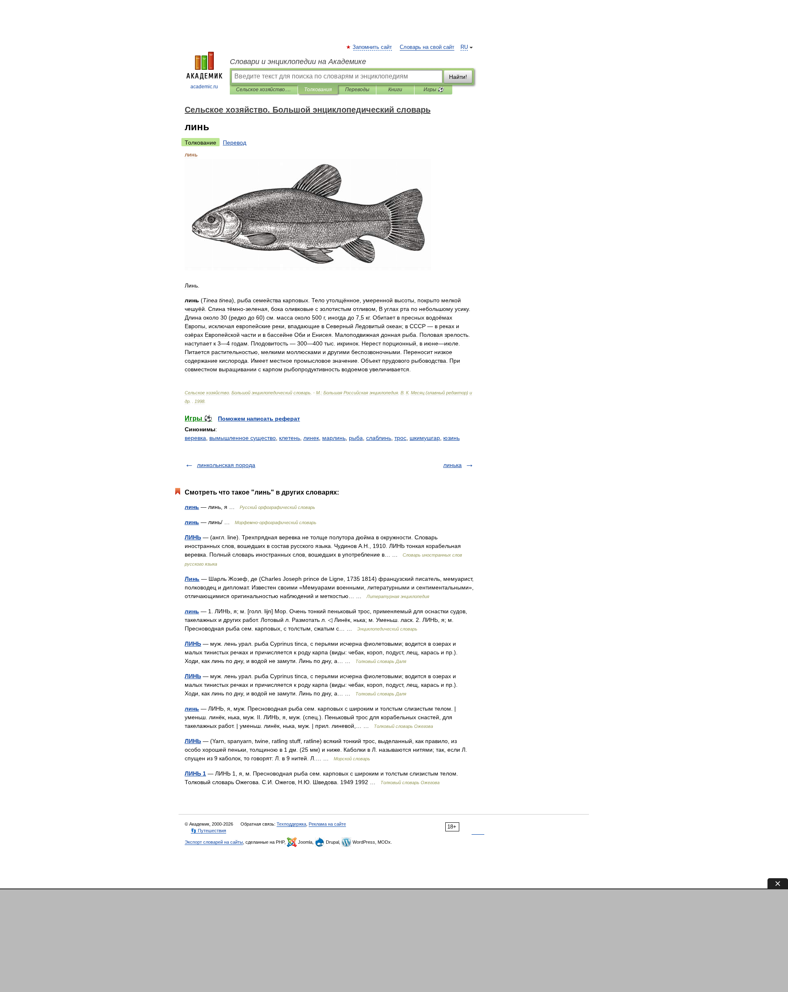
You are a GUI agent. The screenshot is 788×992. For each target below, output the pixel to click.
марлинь (334, 438)
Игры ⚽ (434, 89)
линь (192, 507)
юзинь (451, 438)
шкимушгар (425, 438)
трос (400, 438)
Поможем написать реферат (259, 418)
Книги (395, 89)
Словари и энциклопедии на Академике (298, 62)
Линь (192, 578)
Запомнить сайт (372, 47)
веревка (195, 438)
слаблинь (378, 438)
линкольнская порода (226, 465)
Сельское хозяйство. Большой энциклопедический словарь (263, 89)
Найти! (458, 77)
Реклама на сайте (327, 824)
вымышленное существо (242, 438)
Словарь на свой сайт (427, 47)
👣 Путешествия (208, 830)
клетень (289, 438)
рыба (356, 438)
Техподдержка (291, 824)
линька (452, 465)
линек (311, 438)
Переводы (357, 89)
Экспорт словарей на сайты (214, 842)
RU (464, 47)
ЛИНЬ (193, 537)
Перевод (234, 142)
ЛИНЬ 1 (195, 773)
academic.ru (204, 87)
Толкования (318, 89)
